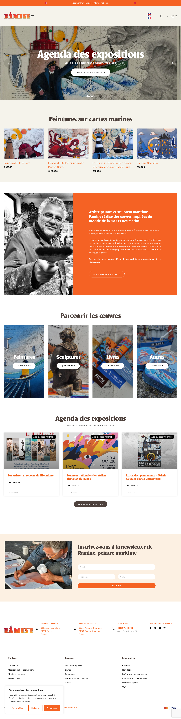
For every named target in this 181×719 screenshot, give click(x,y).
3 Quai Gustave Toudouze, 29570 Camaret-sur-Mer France (90, 631)
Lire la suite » (14, 482)
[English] (149, 14)
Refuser (35, 708)
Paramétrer (18, 708)
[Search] (161, 16)
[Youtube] (164, 628)
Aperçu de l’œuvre (36, 156)
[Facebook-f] (151, 628)
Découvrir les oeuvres (90, 78)
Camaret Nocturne (147, 163)
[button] (46, 3)
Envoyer (116, 585)
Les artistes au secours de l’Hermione (30, 475)
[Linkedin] (160, 628)
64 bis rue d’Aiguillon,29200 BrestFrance (50, 631)
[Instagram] (155, 628)
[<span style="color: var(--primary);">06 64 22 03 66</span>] (113, 628)
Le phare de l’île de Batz (17, 163)
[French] (149, 17)
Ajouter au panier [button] (25, 156)
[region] (34, 700)
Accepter (52, 708)
